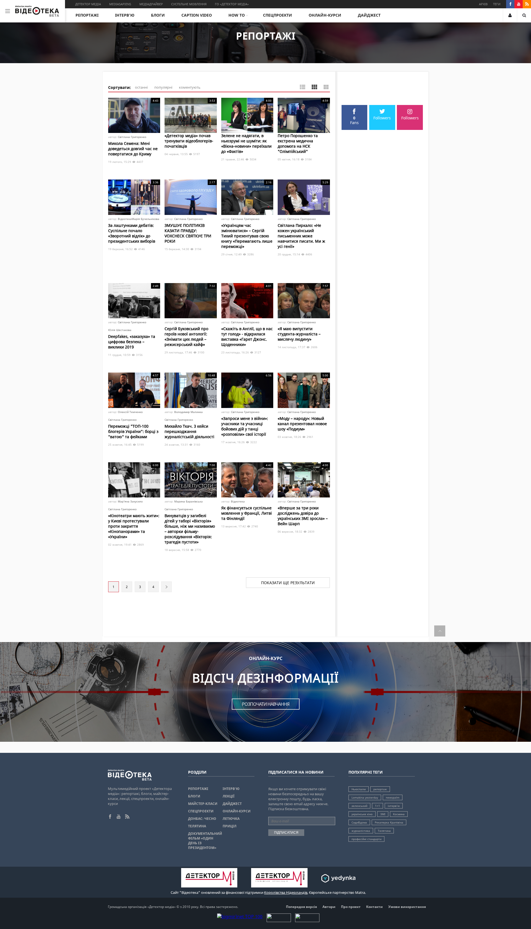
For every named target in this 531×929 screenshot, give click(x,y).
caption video (196, 15)
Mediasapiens (120, 4)
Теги (496, 4)
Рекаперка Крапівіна (389, 822)
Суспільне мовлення (189, 4)
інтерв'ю (394, 806)
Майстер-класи (202, 803)
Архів (483, 4)
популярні (163, 87)
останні (141, 87)
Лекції (229, 796)
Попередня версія (301, 906)
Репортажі (87, 15)
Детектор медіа (88, 4)
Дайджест (369, 15)
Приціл (229, 826)
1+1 (377, 806)
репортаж (380, 789)
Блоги (158, 15)
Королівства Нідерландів (285, 892)
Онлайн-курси (325, 15)
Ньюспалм (359, 789)
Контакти (374, 906)
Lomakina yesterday (365, 797)
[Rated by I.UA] (279, 920)
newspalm (392, 797)
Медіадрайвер (151, 4)
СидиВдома (359, 822)
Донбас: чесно (202, 818)
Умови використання (407, 906)
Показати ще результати (288, 582)
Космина (399, 814)
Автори (328, 906)
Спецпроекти (277, 15)
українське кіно (362, 814)
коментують (190, 87)
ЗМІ (382, 814)
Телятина (197, 826)
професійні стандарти (366, 839)
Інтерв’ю (124, 15)
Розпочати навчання (265, 704)
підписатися (286, 833)
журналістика (361, 831)
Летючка (231, 818)
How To (236, 15)
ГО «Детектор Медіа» (232, 4)
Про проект (351, 906)
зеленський (359, 806)
